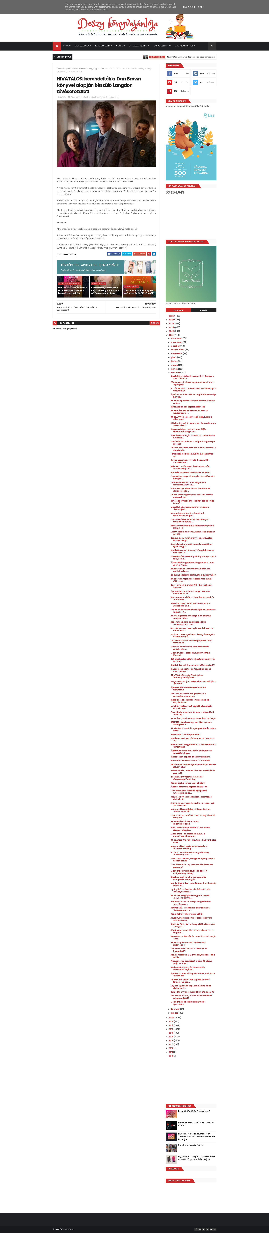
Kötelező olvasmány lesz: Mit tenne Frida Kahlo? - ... (192, 502)
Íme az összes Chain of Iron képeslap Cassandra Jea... (190, 604)
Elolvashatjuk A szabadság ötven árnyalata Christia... (188, 483)
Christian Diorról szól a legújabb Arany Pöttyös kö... (191, 641)
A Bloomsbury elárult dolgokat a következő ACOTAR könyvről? (139, 292)
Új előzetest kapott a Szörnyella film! (190, 756)
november (177, 342)
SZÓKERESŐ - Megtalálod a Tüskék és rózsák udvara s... (190, 909)
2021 (171, 335)
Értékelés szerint (138, 45)
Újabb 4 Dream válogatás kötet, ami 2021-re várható (193, 974)
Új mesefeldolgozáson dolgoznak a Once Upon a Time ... (192, 563)
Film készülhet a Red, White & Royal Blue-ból (192, 455)
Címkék (203, 310)
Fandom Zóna (102, 45)
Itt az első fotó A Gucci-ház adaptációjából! (185, 822)
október (175, 346)
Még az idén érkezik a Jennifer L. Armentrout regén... (188, 514)
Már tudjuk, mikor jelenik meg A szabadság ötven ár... (193, 884)
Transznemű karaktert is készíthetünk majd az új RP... (191, 962)
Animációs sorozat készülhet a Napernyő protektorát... (192, 804)
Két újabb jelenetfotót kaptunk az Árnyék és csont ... (193, 660)
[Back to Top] (214, 1229)
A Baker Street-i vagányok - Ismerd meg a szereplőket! (193, 424)
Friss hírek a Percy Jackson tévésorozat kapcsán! (192, 865)
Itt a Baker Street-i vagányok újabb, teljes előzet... (193, 729)
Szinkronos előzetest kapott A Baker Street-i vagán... (190, 980)
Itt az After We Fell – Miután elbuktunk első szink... (193, 841)
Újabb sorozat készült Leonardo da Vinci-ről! (192, 739)
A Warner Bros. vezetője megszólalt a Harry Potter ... (191, 902)
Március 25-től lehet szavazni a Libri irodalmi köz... (190, 647)
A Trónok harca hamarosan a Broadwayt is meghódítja (193, 389)
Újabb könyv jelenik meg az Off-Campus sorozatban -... (192, 377)
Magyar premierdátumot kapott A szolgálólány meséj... (189, 872)
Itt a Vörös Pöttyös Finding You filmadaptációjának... (187, 676)
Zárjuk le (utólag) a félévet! (191, 1145)
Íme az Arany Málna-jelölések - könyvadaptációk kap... (187, 778)
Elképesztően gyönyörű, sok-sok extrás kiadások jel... (192, 495)
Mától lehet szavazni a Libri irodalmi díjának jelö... (190, 508)
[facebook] (196, 1229)
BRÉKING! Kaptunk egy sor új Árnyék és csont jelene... (191, 723)
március (175, 372)
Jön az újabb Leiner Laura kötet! (188, 783)
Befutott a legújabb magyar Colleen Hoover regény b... (190, 896)
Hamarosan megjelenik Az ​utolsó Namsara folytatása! (193, 745)
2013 (171, 1044)
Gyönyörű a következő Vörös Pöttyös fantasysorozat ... (190, 890)
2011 (171, 1052)
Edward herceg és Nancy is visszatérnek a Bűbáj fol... (193, 477)
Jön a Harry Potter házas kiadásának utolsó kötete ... (190, 489)
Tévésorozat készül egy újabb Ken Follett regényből (192, 383)
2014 (171, 1040)
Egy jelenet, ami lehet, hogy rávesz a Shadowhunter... (190, 592)
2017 (171, 1029)
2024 (171, 323)
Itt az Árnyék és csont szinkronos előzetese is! (188, 943)
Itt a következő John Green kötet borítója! (193, 718)
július (174, 357)
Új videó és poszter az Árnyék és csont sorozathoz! (191, 670)
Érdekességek (82, 45)
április (174, 368)
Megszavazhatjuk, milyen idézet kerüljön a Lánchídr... (193, 682)
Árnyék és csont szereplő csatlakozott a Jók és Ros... (192, 629)
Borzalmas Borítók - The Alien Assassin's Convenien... (192, 598)
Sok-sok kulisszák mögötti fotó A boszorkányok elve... (188, 694)
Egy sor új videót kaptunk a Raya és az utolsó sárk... (191, 987)
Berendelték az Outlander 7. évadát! (190, 760)
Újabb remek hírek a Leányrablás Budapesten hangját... (188, 878)
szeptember (178, 349)
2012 (171, 1048)
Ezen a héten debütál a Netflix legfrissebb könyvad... (193, 816)
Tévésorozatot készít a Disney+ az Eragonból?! (189, 949)
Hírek (66, 45)
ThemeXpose (68, 1229)
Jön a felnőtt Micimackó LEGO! (187, 914)
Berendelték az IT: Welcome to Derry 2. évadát (196, 1124)
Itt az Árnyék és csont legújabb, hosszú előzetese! (191, 418)
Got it (201, 7)
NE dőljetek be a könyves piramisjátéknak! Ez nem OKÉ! (193, 765)
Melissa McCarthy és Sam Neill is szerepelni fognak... (188, 968)
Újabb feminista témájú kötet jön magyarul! (188, 688)
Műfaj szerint (161, 45)
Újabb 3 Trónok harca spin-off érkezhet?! (193, 665)
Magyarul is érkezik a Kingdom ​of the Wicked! (190, 654)
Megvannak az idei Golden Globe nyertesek (188, 1003)
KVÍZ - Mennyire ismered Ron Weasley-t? (192, 991)
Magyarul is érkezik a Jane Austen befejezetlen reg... (189, 847)
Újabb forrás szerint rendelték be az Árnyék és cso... (190, 701)
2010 (171, 1055)
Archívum (178, 310)
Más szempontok (184, 45)
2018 (171, 1025)
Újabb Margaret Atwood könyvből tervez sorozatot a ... (192, 551)
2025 (171, 319)
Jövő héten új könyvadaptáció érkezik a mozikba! (163, 57)
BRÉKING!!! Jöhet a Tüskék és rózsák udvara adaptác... (190, 467)
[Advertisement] (191, 216)
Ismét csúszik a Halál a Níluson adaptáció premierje (192, 526)
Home (59, 69)
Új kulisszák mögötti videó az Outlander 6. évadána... (193, 436)
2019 (171, 1021)
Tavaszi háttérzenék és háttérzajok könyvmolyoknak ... (190, 520)
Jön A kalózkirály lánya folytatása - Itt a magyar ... (192, 931)
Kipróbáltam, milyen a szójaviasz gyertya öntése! (193, 442)
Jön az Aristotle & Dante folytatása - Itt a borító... (193, 956)
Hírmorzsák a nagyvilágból (88, 69)
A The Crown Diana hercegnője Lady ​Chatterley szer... (190, 853)
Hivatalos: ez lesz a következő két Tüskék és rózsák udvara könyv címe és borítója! (72, 290)
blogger (155, 323)
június (174, 361)
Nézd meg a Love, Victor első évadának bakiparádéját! (191, 996)
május (174, 365)
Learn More (189, 7)
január (175, 1012)
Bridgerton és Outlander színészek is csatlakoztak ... (190, 569)
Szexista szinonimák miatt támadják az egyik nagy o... (192, 545)
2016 (171, 1032)
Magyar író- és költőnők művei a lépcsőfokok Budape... (188, 835)
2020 (171, 1017)
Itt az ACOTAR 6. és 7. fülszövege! (194, 1111)
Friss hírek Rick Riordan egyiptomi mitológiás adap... (189, 791)
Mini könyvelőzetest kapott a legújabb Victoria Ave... (191, 707)
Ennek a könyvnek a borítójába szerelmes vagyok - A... (193, 610)
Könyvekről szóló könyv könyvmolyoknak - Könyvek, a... (193, 557)
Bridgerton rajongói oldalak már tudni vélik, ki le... (191, 580)
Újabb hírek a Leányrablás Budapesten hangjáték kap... (191, 751)
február (175, 1009)
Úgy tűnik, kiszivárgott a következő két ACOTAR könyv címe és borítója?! (196, 1158)
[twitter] (203, 1229)
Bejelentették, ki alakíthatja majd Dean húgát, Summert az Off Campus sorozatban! (105, 290)
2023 (171, 327)
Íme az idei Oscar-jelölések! (185, 734)
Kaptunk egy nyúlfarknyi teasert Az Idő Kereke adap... (191, 539)
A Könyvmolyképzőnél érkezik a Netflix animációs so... (191, 919)
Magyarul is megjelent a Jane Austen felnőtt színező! (190, 810)
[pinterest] (207, 1229)
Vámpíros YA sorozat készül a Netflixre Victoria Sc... (191, 798)
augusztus (177, 353)
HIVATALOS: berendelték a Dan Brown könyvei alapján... (190, 828)
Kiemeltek (104, 69)
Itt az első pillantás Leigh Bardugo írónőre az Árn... (193, 401)
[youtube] (211, 1229)
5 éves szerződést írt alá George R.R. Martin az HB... (190, 461)
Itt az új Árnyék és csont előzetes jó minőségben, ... (189, 411)
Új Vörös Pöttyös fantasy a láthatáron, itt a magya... (193, 925)
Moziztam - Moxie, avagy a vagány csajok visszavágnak (193, 859)
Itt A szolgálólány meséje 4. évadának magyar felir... (191, 617)
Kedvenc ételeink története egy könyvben (193, 574)
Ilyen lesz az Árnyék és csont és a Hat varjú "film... (193, 937)
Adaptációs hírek (129, 57)
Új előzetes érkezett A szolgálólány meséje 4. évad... (193, 395)
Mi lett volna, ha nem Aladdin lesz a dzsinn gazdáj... (193, 533)
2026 (171, 315)
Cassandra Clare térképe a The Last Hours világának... (193, 448)
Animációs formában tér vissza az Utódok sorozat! (193, 771)
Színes (119, 45)
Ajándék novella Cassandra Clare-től (190, 472)
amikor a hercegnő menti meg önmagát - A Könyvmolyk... (193, 635)
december (177, 338)
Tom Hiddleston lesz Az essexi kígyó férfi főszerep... (192, 713)
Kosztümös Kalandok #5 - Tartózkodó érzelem (191, 586)
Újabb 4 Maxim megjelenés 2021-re (189, 786)
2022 (171, 331)
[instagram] (199, 1229)
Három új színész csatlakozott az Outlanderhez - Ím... (188, 623)
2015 (171, 1036)
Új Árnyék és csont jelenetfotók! (188, 406)
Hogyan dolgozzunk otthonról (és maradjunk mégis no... (188, 430)
